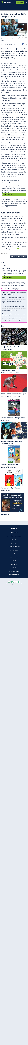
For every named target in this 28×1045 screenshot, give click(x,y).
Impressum (14, 539)
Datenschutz (14, 543)
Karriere (14, 567)
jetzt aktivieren (8, 194)
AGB (14, 553)
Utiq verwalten (14, 550)
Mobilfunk (20, 2)
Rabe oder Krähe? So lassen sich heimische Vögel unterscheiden (11, 320)
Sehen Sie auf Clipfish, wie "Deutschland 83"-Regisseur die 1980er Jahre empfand (14, 98)
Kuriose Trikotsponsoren (9, 310)
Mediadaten (14, 564)
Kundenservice (14, 532)
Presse (14, 560)
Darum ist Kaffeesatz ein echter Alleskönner (11, 302)
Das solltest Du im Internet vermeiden (13, 306)
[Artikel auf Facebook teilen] (23, 44)
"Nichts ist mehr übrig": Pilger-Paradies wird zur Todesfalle (14, 293)
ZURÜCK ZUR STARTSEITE (18, 257)
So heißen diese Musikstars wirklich (13, 297)
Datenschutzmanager (14, 546)
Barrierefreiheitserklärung (14, 536)
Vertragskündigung (14, 571)
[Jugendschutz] (14, 582)
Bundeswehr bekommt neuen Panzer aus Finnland (13, 315)
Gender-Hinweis (14, 557)
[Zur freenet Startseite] (6, 2)
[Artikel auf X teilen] (26, 44)
